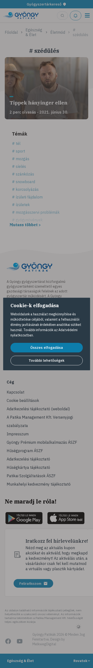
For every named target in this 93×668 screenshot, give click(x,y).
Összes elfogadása (46, 347)
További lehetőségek (46, 360)
